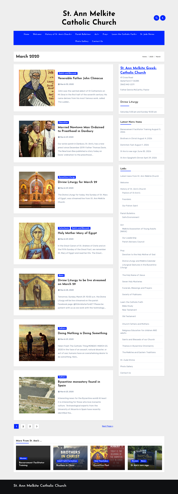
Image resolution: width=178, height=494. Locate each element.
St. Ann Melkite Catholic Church (40, 486)
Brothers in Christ (128, 138)
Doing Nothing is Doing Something (82, 333)
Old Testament (129, 316)
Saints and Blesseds (68, 73)
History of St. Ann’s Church (58, 34)
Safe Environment (130, 217)
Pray (105, 34)
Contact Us (97, 41)
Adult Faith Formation (67, 461)
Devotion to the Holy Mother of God (138, 254)
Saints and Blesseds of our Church (138, 339)
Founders (126, 199)
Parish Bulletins (82, 34)
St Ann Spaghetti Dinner (131, 158)
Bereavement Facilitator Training (135, 129)
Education (63, 122)
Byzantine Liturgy (67, 177)
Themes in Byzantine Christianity (138, 346)
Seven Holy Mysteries (132, 281)
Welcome (37, 34)
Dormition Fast (127, 145)
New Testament (129, 310)
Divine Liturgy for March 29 (77, 182)
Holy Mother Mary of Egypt (77, 233)
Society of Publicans (132, 294)
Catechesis (64, 228)
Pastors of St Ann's (131, 193)
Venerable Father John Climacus (80, 78)
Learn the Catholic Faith (124, 34)
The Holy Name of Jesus (133, 275)
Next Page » (107, 426)
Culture (62, 328)
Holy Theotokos (101, 461)
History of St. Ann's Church (133, 189)
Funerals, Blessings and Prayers (137, 288)
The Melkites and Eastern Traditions (139, 352)
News (61, 275)
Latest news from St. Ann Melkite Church (139, 176)
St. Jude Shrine (147, 34)
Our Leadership (129, 238)
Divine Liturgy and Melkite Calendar (139, 261)
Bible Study (127, 306)
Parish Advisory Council (133, 242)
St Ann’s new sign (128, 151)
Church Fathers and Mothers (135, 324)
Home (26, 34)
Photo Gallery (82, 41)
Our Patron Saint (130, 206)
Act (96, 34)
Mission (23, 458)
